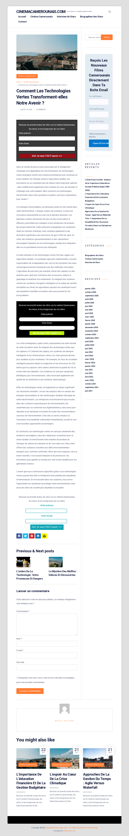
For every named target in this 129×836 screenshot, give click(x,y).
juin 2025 (88, 306)
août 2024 (89, 341)
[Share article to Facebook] (19, 535)
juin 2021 (88, 391)
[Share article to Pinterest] (32, 535)
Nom (19, 639)
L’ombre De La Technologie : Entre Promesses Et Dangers (29, 575)
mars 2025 (89, 317)
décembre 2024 (91, 327)
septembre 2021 (92, 387)
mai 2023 (89, 370)
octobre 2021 (90, 384)
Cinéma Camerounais (41, 16)
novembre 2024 (91, 331)
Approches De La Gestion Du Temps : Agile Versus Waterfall (97, 780)
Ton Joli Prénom (95, 96)
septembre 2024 (92, 338)
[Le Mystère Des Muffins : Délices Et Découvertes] (56, 566)
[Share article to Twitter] (25, 535)
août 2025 (89, 299)
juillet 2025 (89, 303)
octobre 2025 (90, 292)
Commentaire (22, 611)
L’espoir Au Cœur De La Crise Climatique (63, 778)
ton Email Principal (96, 109)
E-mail (19, 650)
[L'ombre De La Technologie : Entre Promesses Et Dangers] (23, 566)
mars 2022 (89, 380)
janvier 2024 (90, 366)
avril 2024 (89, 356)
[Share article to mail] (44, 535)
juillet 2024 (89, 345)
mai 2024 (89, 352)
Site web (20, 662)
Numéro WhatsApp (96, 121)
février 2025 (90, 320)
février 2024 (90, 363)
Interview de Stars (66, 16)
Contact (22, 21)
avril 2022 (89, 377)
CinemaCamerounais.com (40, 11)
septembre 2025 (92, 296)
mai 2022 (89, 373)
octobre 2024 (90, 334)
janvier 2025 (90, 324)
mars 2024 (89, 359)
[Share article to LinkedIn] (38, 535)
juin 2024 (88, 349)
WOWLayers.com (69, 831)
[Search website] (109, 11)
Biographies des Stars (91, 16)
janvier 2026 (90, 289)
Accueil (22, 16)
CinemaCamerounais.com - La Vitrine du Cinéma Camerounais (72, 828)
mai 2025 (89, 310)
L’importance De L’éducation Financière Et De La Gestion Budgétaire (97, 197)
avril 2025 (89, 313)
